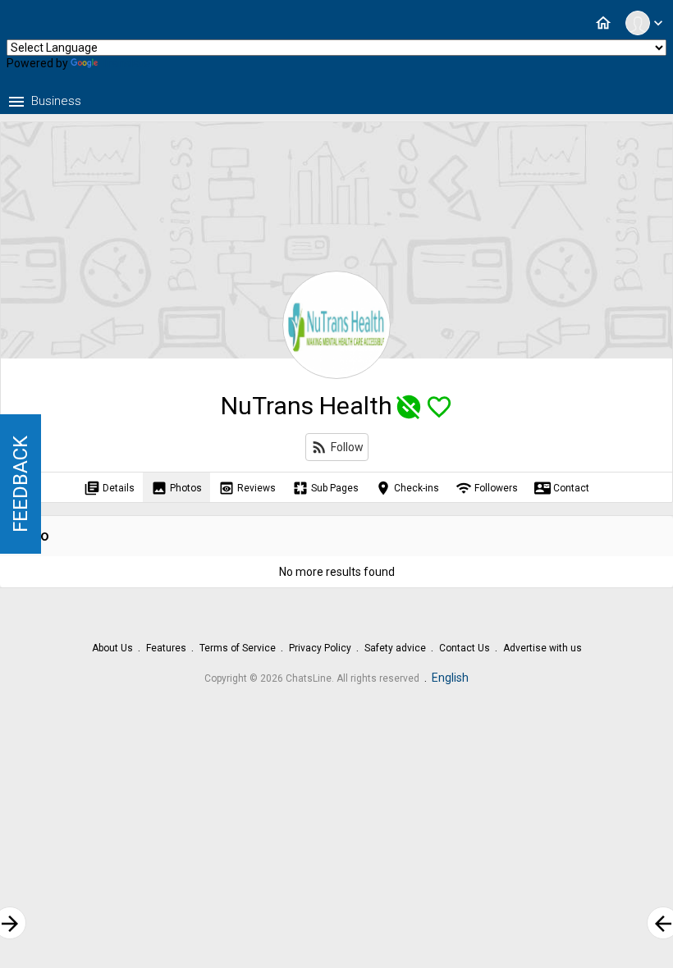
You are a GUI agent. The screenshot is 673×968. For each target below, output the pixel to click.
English (450, 677)
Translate (125, 63)
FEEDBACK (20, 484)
